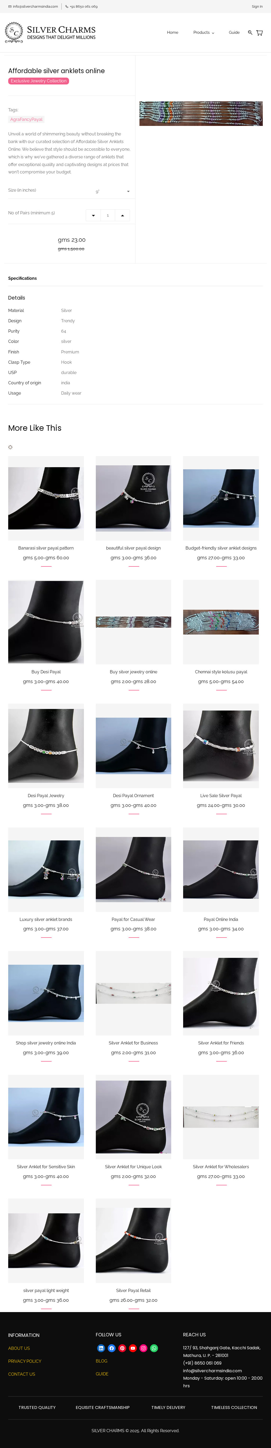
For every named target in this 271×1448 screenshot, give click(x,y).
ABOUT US (19, 1348)
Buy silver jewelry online (133, 671)
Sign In (257, 6)
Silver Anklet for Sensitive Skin (46, 1166)
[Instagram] (143, 1348)
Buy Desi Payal (46, 671)
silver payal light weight (46, 1290)
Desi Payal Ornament (133, 795)
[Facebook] (112, 1348)
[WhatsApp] (154, 1348)
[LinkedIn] (101, 1348)
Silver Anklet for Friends (221, 1042)
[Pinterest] (122, 1348)
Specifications (22, 278)
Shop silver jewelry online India (46, 1042)
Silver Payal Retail (133, 1290)
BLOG (101, 1361)
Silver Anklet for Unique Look (133, 1166)
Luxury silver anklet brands (46, 919)
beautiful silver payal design (133, 548)
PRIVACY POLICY (24, 1361)
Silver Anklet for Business (133, 1042)
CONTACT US (21, 1374)
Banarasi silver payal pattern (46, 548)
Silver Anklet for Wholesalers (221, 1166)
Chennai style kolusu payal (221, 671)
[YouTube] (133, 1348)
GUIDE (102, 1373)
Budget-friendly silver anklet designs (221, 548)
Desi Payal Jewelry (46, 795)
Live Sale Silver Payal (221, 795)
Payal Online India (221, 919)
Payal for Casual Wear (133, 919)
